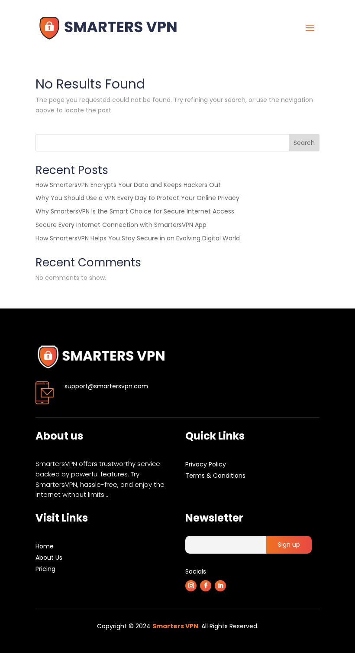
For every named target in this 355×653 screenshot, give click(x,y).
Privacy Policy (205, 464)
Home (45, 546)
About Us (49, 557)
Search (304, 142)
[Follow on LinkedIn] (220, 585)
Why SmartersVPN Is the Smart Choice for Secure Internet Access (135, 211)
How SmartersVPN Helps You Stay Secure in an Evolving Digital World (138, 238)
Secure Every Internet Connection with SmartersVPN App (121, 224)
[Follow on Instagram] (191, 585)
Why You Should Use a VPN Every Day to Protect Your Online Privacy (137, 198)
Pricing (45, 568)
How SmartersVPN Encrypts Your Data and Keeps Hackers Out (128, 184)
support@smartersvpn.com (106, 386)
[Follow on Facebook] (205, 585)
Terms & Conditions (215, 475)
